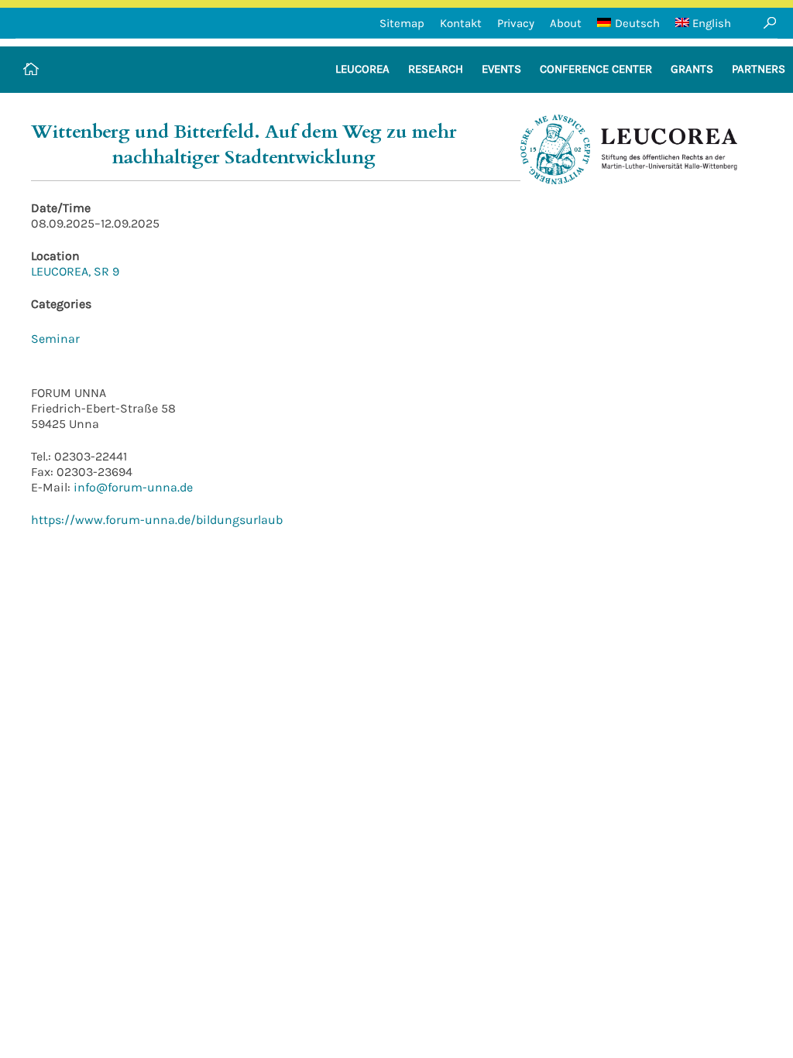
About (566, 23)
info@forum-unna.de (131, 487)
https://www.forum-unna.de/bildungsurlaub (157, 519)
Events (501, 69)
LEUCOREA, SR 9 (75, 271)
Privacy (515, 23)
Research (435, 69)
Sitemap (401, 23)
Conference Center (596, 69)
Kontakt (461, 23)
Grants (692, 69)
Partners (758, 69)
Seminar (55, 338)
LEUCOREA (362, 69)
